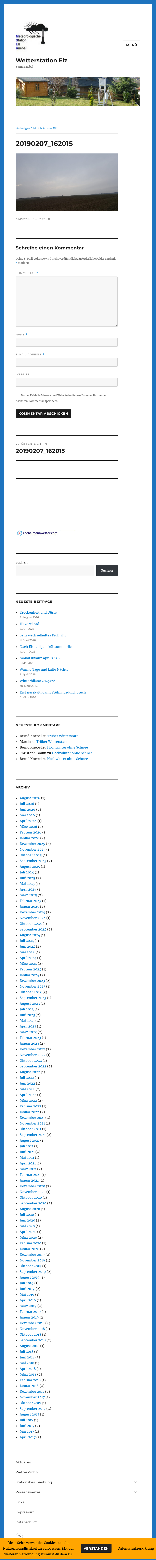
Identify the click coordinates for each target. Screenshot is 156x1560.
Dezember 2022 (32, 1049)
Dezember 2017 (32, 1391)
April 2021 (28, 1163)
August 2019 (30, 1277)
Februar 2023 (30, 1038)
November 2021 (32, 1123)
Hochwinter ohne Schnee (67, 747)
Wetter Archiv (27, 1472)
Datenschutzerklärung (136, 1548)
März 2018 (28, 1374)
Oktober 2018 (30, 1334)
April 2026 (28, 821)
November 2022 (33, 1055)
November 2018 (32, 1329)
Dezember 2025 (32, 844)
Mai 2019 (27, 1294)
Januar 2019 (29, 1317)
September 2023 (33, 998)
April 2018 (28, 1369)
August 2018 (29, 1346)
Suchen (22, 562)
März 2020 (28, 1237)
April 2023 (28, 1026)
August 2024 (30, 935)
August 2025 (30, 866)
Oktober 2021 (30, 1129)
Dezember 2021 (32, 1118)
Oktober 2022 (31, 1060)
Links (20, 1502)
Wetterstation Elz (41, 60)
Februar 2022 (30, 1106)
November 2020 (33, 1192)
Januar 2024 (29, 975)
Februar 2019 (30, 1312)
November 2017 (32, 1397)
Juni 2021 (27, 1152)
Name (21, 334)
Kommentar (27, 273)
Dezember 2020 (32, 1186)
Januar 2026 (29, 838)
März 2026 (28, 827)
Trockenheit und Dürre (38, 612)
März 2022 (28, 1100)
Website (22, 374)
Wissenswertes (28, 1492)
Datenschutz (26, 1522)
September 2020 (33, 1203)
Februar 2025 (30, 901)
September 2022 (33, 1066)
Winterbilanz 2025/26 (37, 681)
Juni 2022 (27, 1083)
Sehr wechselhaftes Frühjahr (43, 635)
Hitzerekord (29, 624)
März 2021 (28, 1169)
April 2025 (28, 889)
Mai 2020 (27, 1226)
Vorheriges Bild (26, 128)
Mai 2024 (27, 952)
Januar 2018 (29, 1386)
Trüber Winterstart (62, 736)
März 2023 (28, 1032)
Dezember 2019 (32, 1254)
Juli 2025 (27, 872)
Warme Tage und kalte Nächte (44, 669)
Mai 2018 (27, 1363)
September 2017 (33, 1409)
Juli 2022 (27, 1078)
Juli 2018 (26, 1351)
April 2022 (28, 1095)
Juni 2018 (27, 1357)
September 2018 (33, 1340)
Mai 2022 (27, 1089)
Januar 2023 (29, 1043)
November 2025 (33, 849)
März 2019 (28, 1306)
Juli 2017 (26, 1420)
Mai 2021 (27, 1157)
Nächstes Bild (49, 128)
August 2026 (30, 798)
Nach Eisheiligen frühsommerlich (47, 647)
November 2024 (33, 918)
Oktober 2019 (30, 1266)
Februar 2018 (30, 1380)
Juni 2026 (27, 809)
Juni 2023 (27, 1015)
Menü (131, 45)
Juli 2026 (27, 804)
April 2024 (28, 958)
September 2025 (33, 861)
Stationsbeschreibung (34, 1482)
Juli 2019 (27, 1283)
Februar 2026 (30, 832)
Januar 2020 (29, 1249)
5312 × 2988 (43, 218)
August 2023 (30, 1003)
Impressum (25, 1512)
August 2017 (29, 1414)
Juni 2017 (27, 1426)
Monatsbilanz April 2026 (40, 658)
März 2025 (28, 895)
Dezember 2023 (32, 981)
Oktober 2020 (31, 1197)
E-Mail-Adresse (30, 354)
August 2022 (30, 1072)
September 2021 (33, 1135)
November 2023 (32, 986)
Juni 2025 (27, 878)
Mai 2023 (27, 1021)
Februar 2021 (30, 1175)
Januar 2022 (29, 1112)
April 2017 (28, 1437)
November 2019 (32, 1260)
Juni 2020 (27, 1220)
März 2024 (28, 963)
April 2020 (28, 1232)
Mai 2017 (27, 1431)
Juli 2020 (27, 1215)
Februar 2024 (30, 969)
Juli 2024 (27, 941)
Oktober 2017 (30, 1403)
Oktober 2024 (31, 924)
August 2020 (30, 1209)
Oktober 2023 (31, 992)
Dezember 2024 (32, 912)
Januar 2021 (29, 1180)
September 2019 (33, 1272)
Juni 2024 (27, 946)
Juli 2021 (26, 1146)
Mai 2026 (27, 815)
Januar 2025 (29, 906)
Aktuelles (23, 1462)
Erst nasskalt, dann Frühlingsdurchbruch (53, 692)
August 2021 (29, 1140)
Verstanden (96, 1548)
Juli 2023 (27, 1009)
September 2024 (33, 929)
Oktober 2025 (31, 855)
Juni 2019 (27, 1289)
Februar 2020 (30, 1243)
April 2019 (28, 1300)
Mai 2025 (27, 884)
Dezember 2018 (32, 1323)
